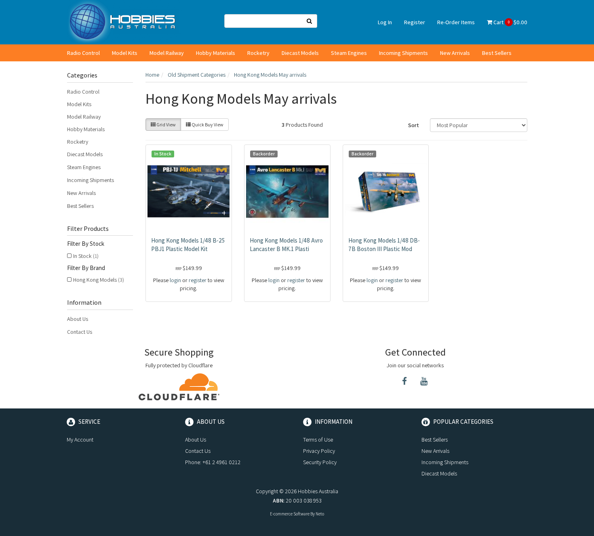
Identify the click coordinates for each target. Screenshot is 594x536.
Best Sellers (497, 53)
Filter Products (88, 228)
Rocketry (258, 53)
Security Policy (320, 462)
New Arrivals (455, 53)
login (175, 280)
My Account (80, 439)
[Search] (309, 21)
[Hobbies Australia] (125, 21)
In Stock (86, 256)
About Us (77, 318)
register (197, 280)
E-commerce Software (290, 514)
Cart (509, 22)
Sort (413, 125)
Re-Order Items (456, 22)
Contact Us (79, 331)
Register (414, 22)
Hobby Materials (215, 53)
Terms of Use (318, 439)
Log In (385, 22)
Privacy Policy (319, 450)
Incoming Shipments (403, 53)
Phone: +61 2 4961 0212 (212, 462)
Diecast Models (300, 53)
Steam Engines (349, 53)
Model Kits (124, 53)
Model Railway (167, 53)
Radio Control (83, 53)
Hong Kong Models (98, 279)
